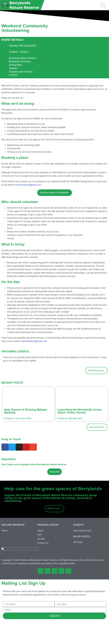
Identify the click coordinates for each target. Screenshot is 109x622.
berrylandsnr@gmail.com (28, 185)
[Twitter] (12, 447)
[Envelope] (33, 447)
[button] (103, 5)
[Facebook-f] (5, 447)
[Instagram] (19, 447)
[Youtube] (26, 447)
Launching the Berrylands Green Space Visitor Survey (79, 411)
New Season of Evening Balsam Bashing (25, 411)
